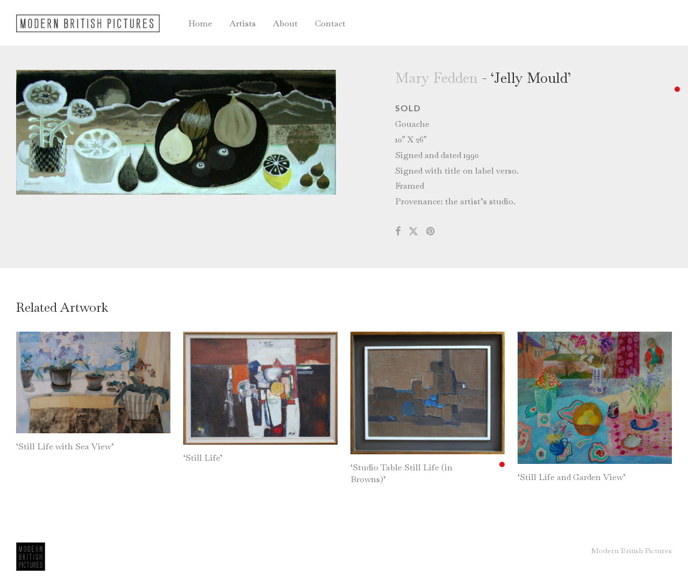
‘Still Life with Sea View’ (65, 446)
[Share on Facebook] (397, 231)
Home (200, 23)
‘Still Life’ (203, 457)
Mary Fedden (436, 78)
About (285, 23)
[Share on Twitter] (413, 231)
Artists (243, 23)
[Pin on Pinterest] (431, 231)
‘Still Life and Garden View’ (572, 477)
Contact (330, 23)
